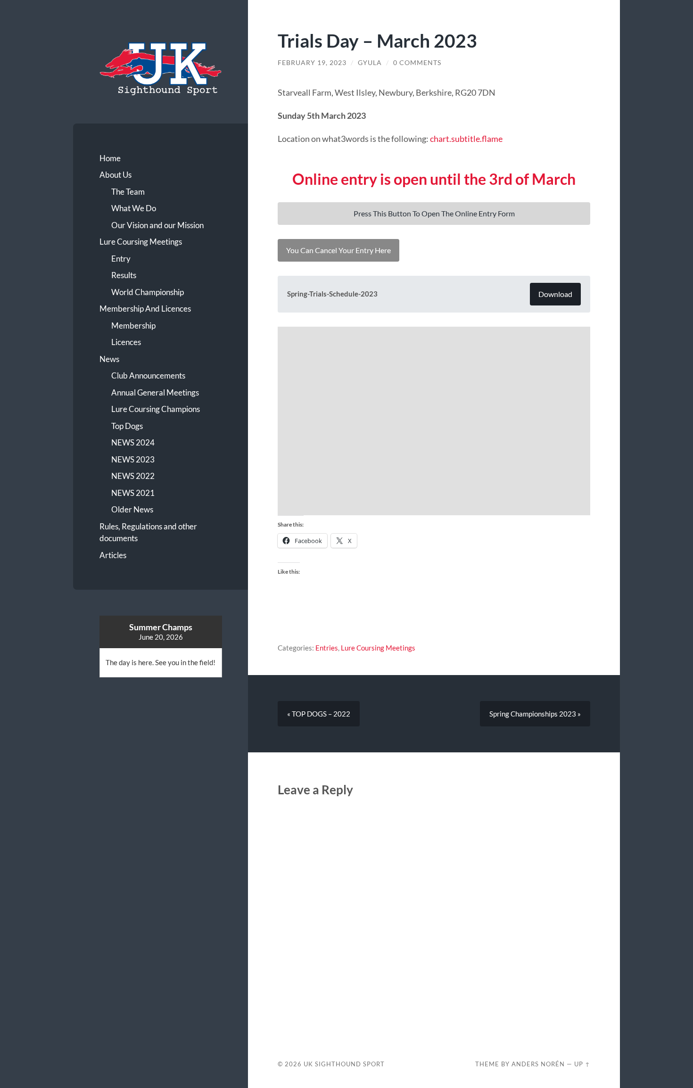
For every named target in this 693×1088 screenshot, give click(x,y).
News (109, 359)
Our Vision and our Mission (157, 225)
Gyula (370, 62)
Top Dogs (127, 426)
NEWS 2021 (133, 493)
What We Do (133, 208)
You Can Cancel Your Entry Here (338, 250)
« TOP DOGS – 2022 (318, 713)
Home (110, 158)
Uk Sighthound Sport (344, 1064)
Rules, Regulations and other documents (148, 532)
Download (555, 293)
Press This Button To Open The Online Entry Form (434, 213)
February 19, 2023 (312, 62)
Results (123, 275)
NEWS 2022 (133, 476)
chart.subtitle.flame (466, 138)
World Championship (147, 292)
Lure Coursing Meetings (140, 242)
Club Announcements (148, 375)
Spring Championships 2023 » (535, 713)
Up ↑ (582, 1064)
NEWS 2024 (133, 442)
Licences (126, 342)
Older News (132, 509)
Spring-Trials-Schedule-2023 (332, 294)
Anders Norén (538, 1064)
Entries (326, 647)
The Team (128, 192)
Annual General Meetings (155, 392)
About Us (115, 175)
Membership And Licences (145, 308)
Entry (121, 259)
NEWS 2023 (133, 459)
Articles (112, 555)
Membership (133, 325)
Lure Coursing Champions (155, 409)
